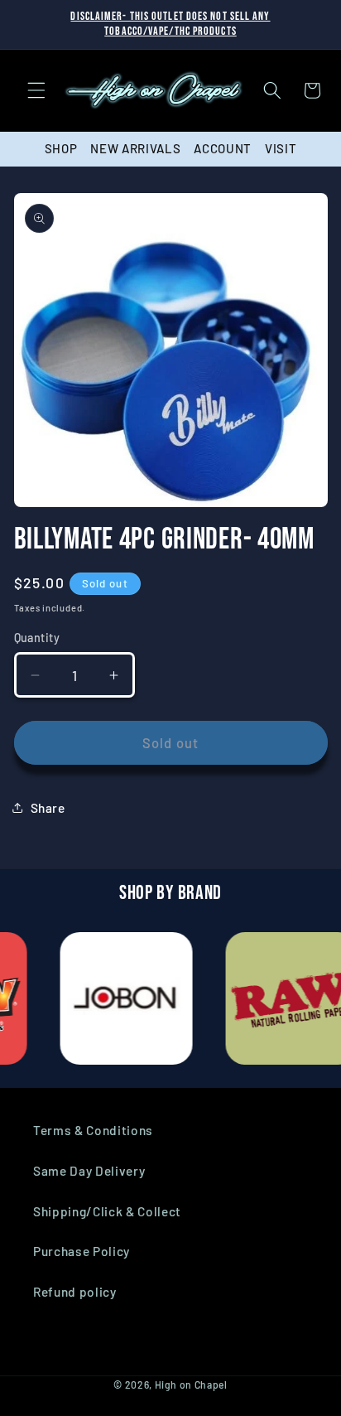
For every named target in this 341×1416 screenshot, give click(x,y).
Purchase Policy (81, 1251)
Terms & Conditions (93, 1130)
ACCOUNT (223, 148)
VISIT (280, 148)
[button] (36, 90)
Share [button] (48, 807)
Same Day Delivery (89, 1170)
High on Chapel (191, 1384)
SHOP (61, 148)
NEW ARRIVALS (135, 148)
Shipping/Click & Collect (107, 1211)
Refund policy (75, 1291)
